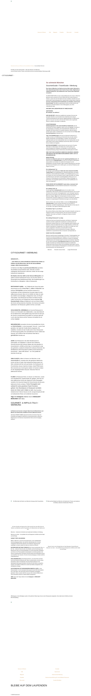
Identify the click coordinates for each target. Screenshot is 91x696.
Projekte (62, 32)
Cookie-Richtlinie (57, 680)
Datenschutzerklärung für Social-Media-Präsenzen (57, 677)
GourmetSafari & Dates (29, 65)
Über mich (69, 32)
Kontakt (76, 32)
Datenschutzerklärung (57, 674)
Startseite (13, 65)
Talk (50, 32)
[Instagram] (15, 689)
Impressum (57, 671)
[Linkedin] (19, 689)
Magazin (55, 32)
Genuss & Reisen (42, 32)
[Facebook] (12, 689)
